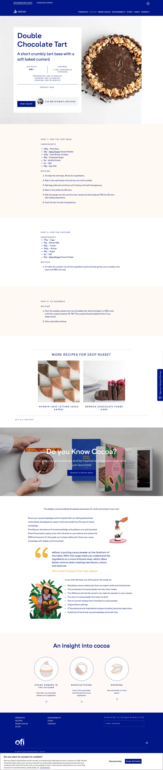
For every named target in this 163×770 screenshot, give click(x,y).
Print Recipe (26, 104)
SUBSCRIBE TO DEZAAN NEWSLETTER (124, 717)
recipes (93, 12)
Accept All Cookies (133, 761)
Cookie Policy (45, 767)
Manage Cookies (115, 761)
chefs (137, 12)
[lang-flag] (148, 3)
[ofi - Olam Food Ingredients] (21, 742)
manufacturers (45, 3)
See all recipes (24, 420)
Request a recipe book (81, 473)
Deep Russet (54, 151)
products (83, 12)
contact (145, 12)
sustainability (119, 12)
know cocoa (104, 12)
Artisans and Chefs (22, 3)
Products (20, 718)
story (130, 12)
